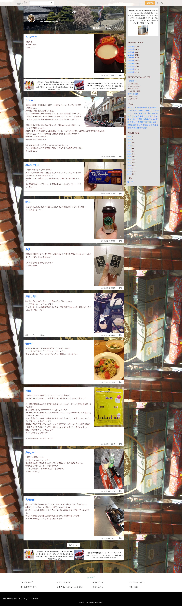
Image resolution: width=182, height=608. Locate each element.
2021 (129, 151)
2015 (129, 168)
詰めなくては (32, 165)
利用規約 (79, 587)
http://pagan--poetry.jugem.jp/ (47, 21)
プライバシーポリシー (65, 587)
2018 (129, 159)
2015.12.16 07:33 (108, 241)
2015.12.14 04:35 (108, 335)
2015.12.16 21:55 (108, 193)
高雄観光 (30, 499)
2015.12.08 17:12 (108, 491)
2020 (129, 154)
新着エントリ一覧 (64, 582)
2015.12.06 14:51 (108, 538)
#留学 (42, 335)
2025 (129, 139)
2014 (129, 171)
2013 (129, 174)
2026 (129, 136)
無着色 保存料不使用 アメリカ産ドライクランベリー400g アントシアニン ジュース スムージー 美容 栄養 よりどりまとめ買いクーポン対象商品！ (105, 85)
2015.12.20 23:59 (108, 156)
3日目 (28, 390)
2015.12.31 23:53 (108, 75)
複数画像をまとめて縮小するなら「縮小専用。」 (22, 598)
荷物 (28, 202)
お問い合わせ (98, 587)
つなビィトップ (26, 582)
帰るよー (30, 452)
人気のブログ (98, 582)
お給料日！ (132, 81)
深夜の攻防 (31, 296)
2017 (129, 162)
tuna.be (91, 577)
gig (74, 11)
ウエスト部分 (133, 93)
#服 (26, 335)
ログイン (160, 3)
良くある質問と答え (28, 587)
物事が (29, 343)
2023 (129, 145)
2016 (129, 165)
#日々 (34, 335)
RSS (131, 181)
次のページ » (74, 545)
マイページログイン (137, 582)
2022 (129, 148)
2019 (129, 156)
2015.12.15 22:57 (108, 288)
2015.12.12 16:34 (108, 382)
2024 (129, 142)
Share (118, 28)
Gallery (98, 28)
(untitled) (131, 46)
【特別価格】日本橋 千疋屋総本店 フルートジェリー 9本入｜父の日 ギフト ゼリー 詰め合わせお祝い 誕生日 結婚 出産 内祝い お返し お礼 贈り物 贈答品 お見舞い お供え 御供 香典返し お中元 (55, 85)
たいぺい (30, 100)
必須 (28, 249)
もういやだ (31, 36)
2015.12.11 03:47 (108, 444)
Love (109, 28)
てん (39, 16)
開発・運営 (133, 587)
